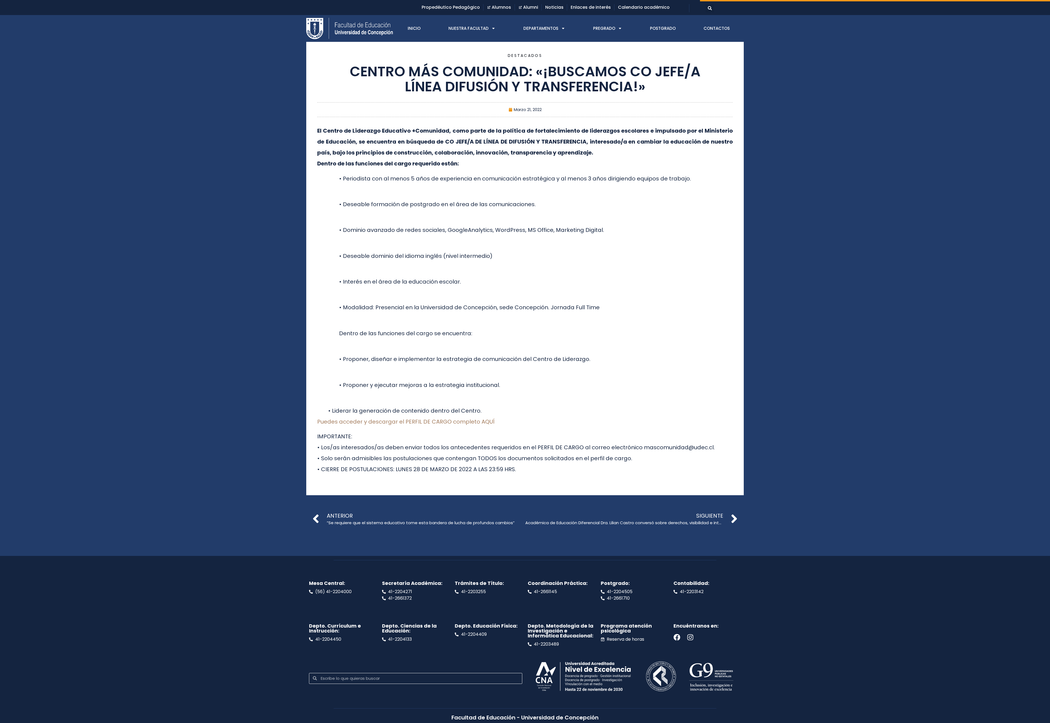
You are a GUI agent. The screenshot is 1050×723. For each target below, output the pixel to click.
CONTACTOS (717, 28)
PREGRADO (604, 28)
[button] (710, 8)
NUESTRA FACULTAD (468, 28)
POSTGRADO (663, 28)
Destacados (525, 55)
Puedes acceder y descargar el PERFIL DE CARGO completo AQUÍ (406, 421)
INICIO (414, 28)
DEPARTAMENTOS (540, 28)
